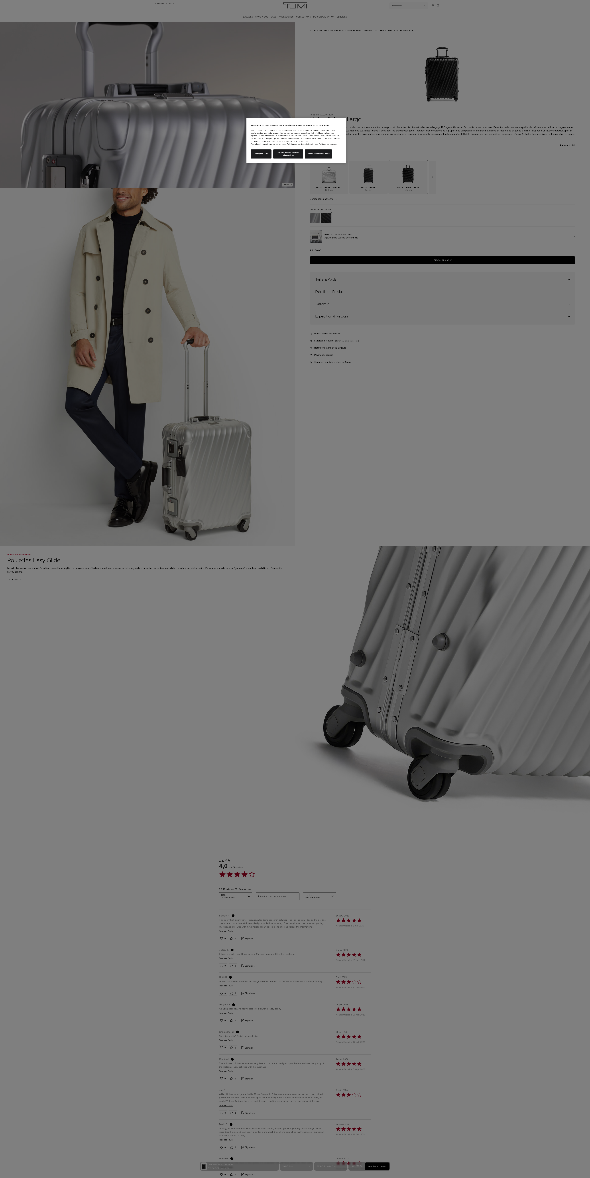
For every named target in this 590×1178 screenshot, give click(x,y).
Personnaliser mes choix (318, 154)
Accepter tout (261, 154)
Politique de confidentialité (299, 144)
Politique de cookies (327, 144)
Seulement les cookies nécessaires (288, 154)
